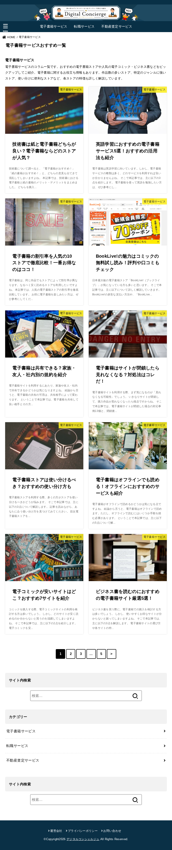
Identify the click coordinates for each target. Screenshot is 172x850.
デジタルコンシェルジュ (83, 839)
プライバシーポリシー (83, 830)
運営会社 (56, 830)
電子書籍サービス (53, 26)
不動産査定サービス (116, 26)
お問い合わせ (112, 830)
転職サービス (84, 26)
